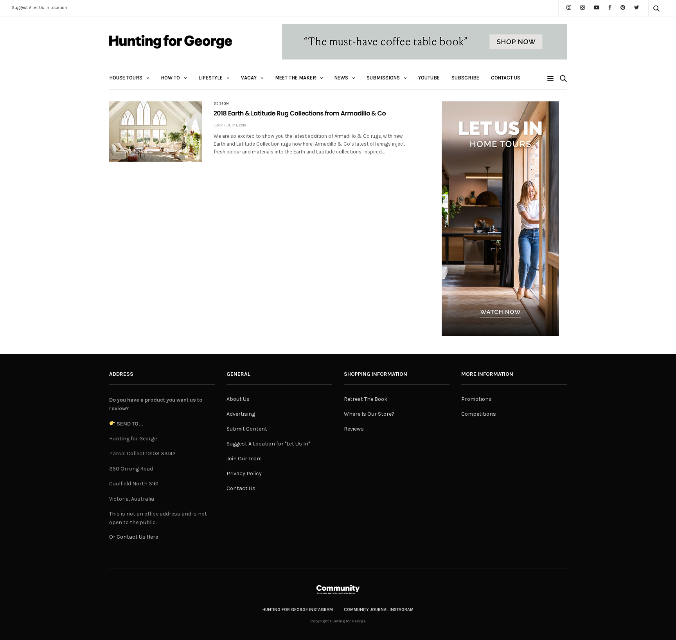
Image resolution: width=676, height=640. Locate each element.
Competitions (478, 414)
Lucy (218, 125)
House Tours (125, 78)
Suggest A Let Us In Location (39, 7)
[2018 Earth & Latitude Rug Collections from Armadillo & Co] (155, 131)
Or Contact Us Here (133, 537)
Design (221, 103)
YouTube (429, 78)
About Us (238, 399)
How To (170, 78)
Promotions (476, 399)
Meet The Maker (295, 78)
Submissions (383, 78)
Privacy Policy (244, 473)
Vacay (249, 78)
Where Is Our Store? (369, 414)
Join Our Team (244, 458)
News (341, 78)
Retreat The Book (365, 399)
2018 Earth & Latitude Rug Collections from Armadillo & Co (300, 113)
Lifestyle (210, 78)
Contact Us (505, 78)
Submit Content (247, 428)
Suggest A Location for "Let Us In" (268, 443)
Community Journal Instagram (379, 609)
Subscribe (465, 78)
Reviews (354, 428)
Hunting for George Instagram (297, 609)
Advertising (241, 414)
